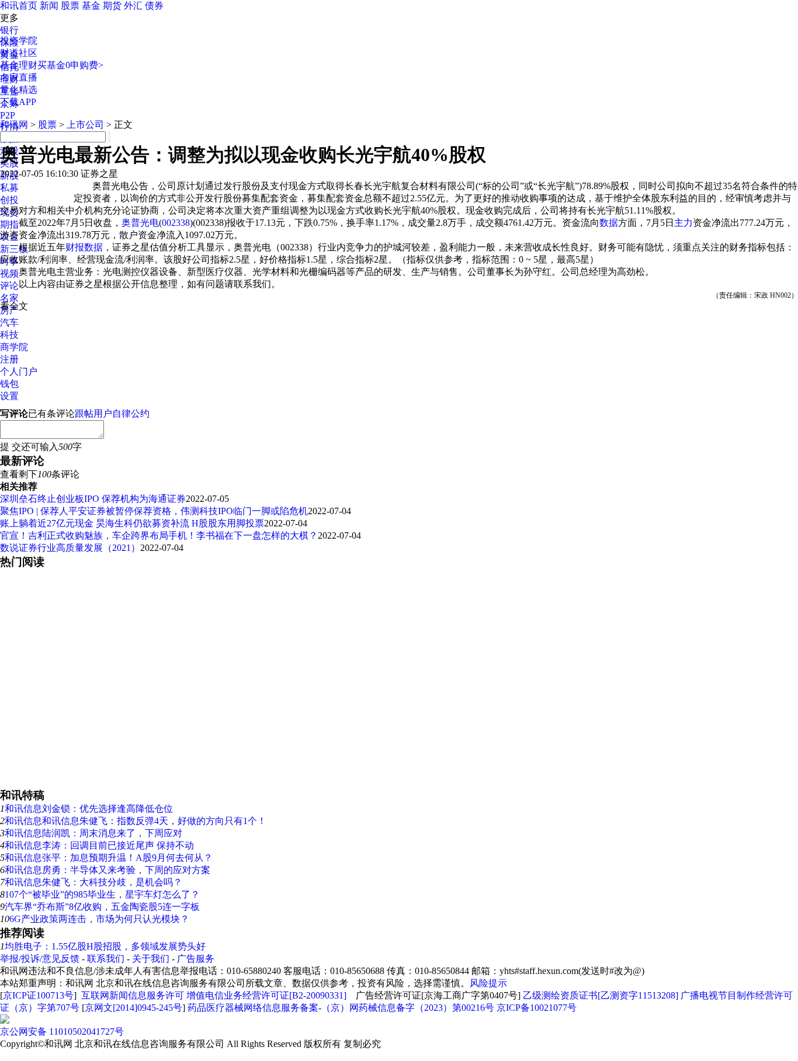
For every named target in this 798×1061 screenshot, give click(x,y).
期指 (9, 224)
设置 (9, 396)
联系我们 (105, 959)
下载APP (18, 102)
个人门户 (18, 371)
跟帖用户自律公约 (112, 413)
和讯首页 (18, 6)
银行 (9, 30)
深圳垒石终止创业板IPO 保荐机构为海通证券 (93, 499)
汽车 (9, 322)
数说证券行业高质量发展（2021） (70, 548)
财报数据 (84, 247)
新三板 (14, 249)
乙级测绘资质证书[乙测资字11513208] (600, 995)
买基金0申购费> (70, 65)
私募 (9, 188)
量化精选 (18, 90)
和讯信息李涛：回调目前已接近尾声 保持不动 (99, 845)
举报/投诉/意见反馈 (39, 959)
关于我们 (150, 959)
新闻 (49, 6)
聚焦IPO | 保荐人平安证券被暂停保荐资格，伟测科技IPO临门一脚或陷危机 (154, 511)
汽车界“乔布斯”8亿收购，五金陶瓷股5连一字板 (102, 907)
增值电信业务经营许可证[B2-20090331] (266, 995)
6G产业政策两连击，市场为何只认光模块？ (99, 919)
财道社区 (18, 53)
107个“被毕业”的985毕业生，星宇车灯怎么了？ (102, 894)
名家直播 (18, 77)
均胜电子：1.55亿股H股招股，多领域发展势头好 (105, 946)
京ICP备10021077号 (537, 1008)
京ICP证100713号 (38, 995)
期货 (112, 6)
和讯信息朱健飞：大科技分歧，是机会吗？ (93, 882)
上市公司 (85, 125)
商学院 (14, 347)
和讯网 (14, 125)
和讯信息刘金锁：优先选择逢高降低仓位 (89, 809)
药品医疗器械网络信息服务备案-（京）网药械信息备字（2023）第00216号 (341, 1008)
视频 (9, 273)
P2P (7, 115)
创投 (9, 200)
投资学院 (18, 41)
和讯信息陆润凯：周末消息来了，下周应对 (93, 833)
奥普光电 (140, 223)
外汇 (133, 6)
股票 (70, 6)
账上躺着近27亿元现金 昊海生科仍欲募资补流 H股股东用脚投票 (132, 523)
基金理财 (18, 65)
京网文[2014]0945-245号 (133, 1008)
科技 (9, 335)
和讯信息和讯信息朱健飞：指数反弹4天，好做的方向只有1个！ (135, 821)
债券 (154, 6)
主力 (683, 223)
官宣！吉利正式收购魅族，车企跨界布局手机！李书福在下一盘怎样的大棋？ (159, 535)
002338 (176, 223)
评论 (9, 286)
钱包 (9, 384)
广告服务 (195, 959)
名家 (9, 298)
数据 (608, 223)
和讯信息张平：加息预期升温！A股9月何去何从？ (109, 858)
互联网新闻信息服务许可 (132, 995)
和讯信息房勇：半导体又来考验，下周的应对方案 (107, 870)
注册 (9, 359)
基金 (91, 6)
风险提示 (488, 983)
